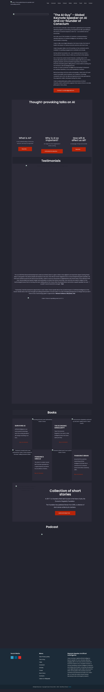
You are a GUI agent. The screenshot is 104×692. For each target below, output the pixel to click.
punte (70, 686)
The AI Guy (42, 659)
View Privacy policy (44, 656)
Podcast (65, 3)
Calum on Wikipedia (44, 678)
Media (70, 3)
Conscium (53, 3)
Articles (75, 3)
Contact (90, 3)
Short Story (42, 673)
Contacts (41, 676)
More (85, 3)
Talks (48, 3)
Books (59, 3)
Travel (80, 3)
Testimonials (51, 161)
